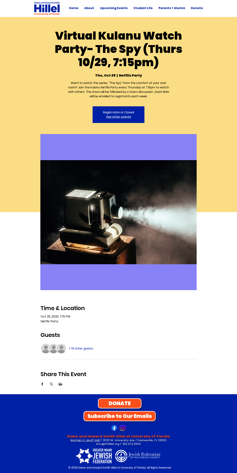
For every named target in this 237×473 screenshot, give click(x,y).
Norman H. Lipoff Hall (85, 440)
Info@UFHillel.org (107, 444)
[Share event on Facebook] (42, 384)
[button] (89, 8)
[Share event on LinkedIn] (60, 384)
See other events (118, 117)
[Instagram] (122, 428)
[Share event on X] (51, 384)
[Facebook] (114, 428)
